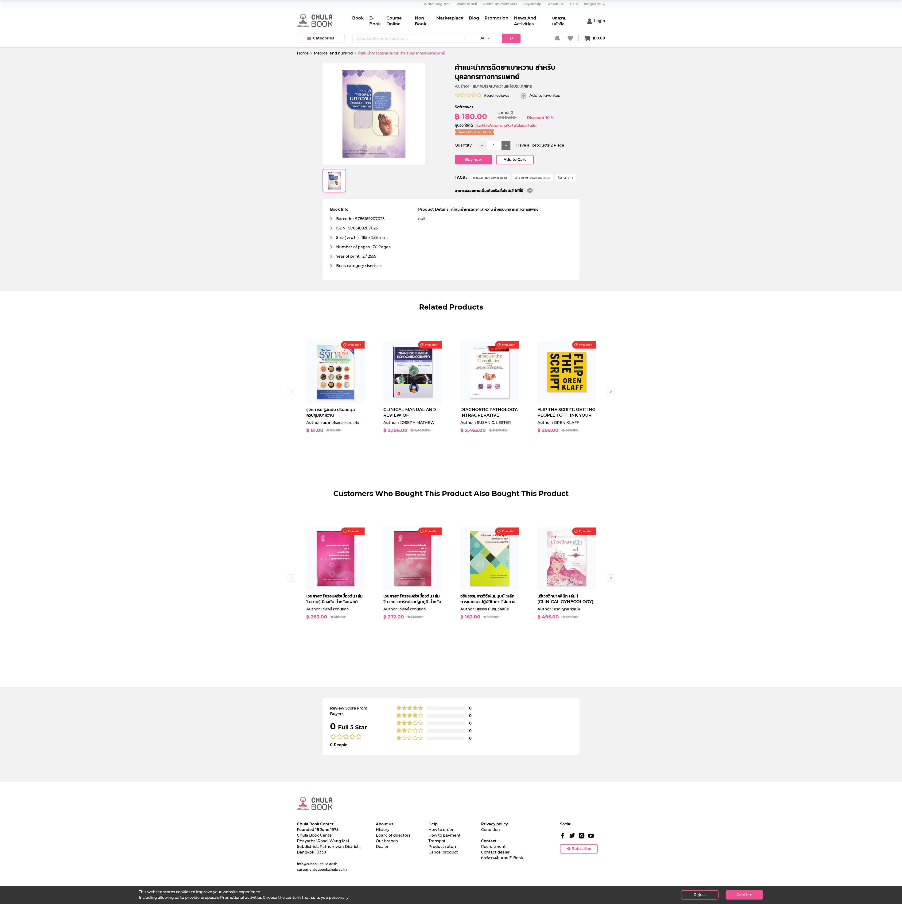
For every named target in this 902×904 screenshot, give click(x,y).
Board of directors (393, 835)
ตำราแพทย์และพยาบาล (533, 177)
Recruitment (493, 846)
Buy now (473, 159)
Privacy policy (494, 824)
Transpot (437, 841)
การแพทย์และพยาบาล (490, 177)
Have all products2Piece (540, 145)
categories (323, 38)
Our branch (387, 841)
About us (384, 824)
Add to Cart (515, 159)
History (382, 829)
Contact (489, 841)
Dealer (382, 846)
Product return (443, 846)
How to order (441, 829)
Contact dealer (495, 852)
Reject (700, 894)
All (483, 38)
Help (433, 824)
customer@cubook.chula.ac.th (322, 869)
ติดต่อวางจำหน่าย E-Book (502, 858)
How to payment (444, 835)
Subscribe (581, 848)
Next (610, 391)
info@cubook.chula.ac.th (317, 863)
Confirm (744, 894)
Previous (291, 391)
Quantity (463, 145)
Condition (490, 829)
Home (303, 53)
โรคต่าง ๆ (565, 177)
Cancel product (443, 852)
